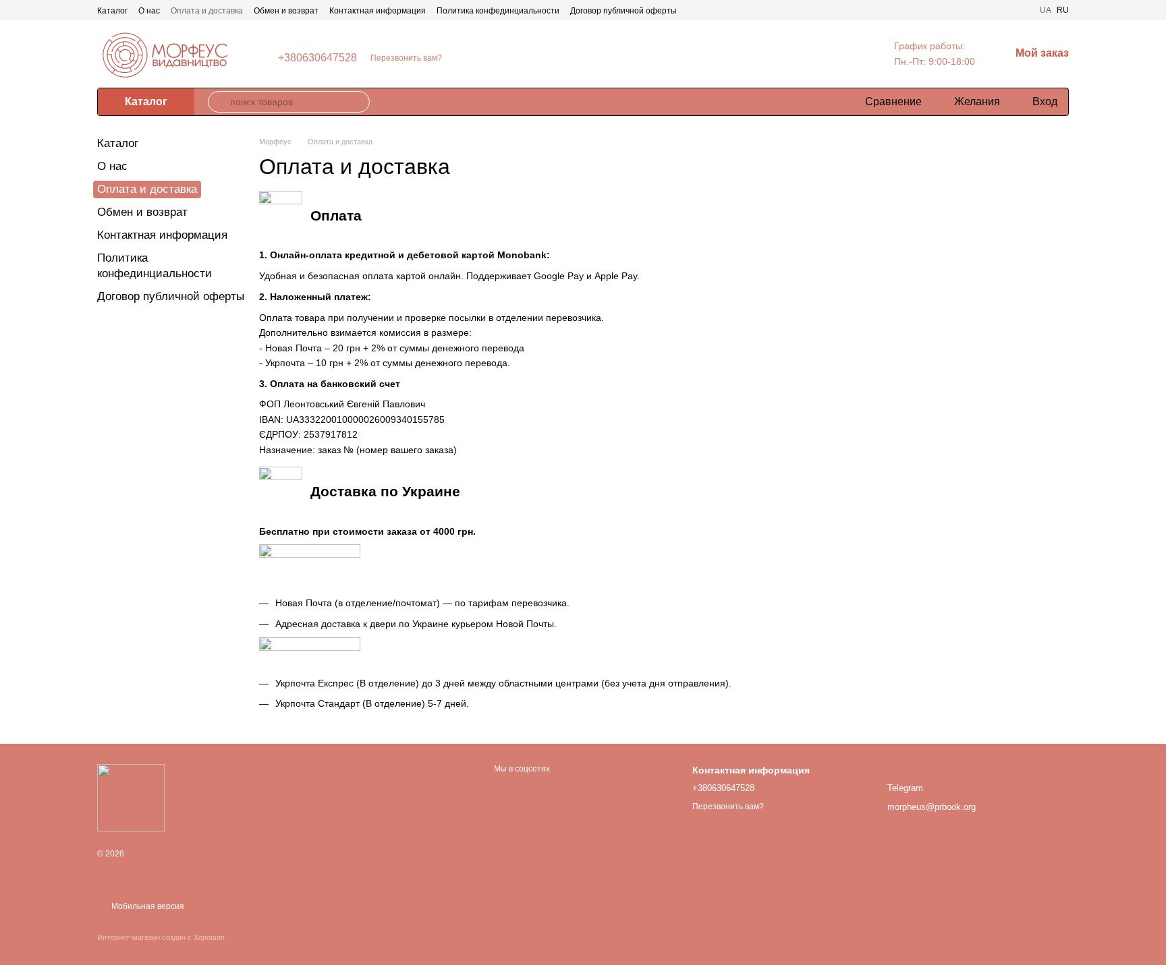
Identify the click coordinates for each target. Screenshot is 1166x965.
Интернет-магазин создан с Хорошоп (161, 937)
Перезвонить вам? (406, 58)
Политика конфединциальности (498, 11)
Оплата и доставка (207, 11)
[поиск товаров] (218, 102)
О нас (149, 11)
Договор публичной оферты (623, 11)
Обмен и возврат (286, 11)
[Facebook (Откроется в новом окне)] (1021, 10)
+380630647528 (317, 58)
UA (1045, 10)
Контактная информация (377, 11)
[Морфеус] (131, 797)
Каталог (112, 11)
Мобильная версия (146, 906)
